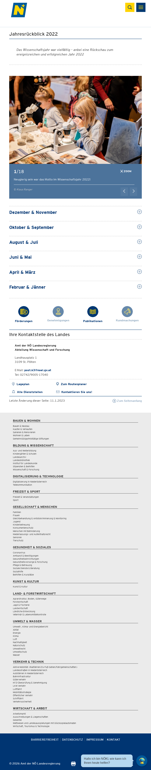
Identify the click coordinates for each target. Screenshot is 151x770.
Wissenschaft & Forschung (26, 469)
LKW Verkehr (19, 685)
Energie (16, 632)
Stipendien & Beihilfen (24, 466)
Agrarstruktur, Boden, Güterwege (29, 598)
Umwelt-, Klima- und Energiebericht (30, 626)
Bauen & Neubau (21, 426)
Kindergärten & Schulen (24, 453)
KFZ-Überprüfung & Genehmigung (30, 682)
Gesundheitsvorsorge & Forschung (30, 562)
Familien (17, 512)
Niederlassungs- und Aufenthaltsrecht (31, 534)
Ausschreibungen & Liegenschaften (30, 716)
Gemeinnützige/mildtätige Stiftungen (31, 438)
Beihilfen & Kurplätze (23, 574)
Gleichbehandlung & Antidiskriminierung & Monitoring (39, 518)
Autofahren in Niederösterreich (28, 673)
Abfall (16, 629)
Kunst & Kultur (20, 586)
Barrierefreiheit (45, 739)
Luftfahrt (17, 689)
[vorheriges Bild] (124, 191)
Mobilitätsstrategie (22, 692)
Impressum (94, 739)
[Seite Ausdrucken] (73, 765)
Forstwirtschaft (20, 601)
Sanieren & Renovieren (24, 432)
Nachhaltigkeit (20, 642)
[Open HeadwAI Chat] (141, 760)
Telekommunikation (22, 484)
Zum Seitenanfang (129, 401)
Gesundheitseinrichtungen (26, 558)
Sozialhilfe (18, 571)
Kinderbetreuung (21, 524)
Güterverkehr (19, 679)
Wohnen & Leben (21, 435)
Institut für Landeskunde (25, 463)
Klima (15, 636)
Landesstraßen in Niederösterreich (30, 670)
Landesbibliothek (21, 460)
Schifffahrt (18, 698)
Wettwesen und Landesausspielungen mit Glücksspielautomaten (44, 723)
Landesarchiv (19, 457)
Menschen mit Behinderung (26, 531)
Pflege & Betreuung (22, 565)
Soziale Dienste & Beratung (26, 568)
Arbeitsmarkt (19, 713)
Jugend (16, 521)
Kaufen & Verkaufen (22, 429)
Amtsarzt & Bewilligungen (25, 555)
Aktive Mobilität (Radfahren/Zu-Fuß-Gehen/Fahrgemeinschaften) (45, 667)
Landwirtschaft (20, 608)
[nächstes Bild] (133, 191)
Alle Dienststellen (30, 392)
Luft (15, 639)
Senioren (17, 537)
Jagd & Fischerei (21, 605)
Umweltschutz (20, 651)
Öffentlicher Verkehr (23, 695)
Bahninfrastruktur (22, 676)
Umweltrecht (19, 648)
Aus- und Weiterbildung (24, 450)
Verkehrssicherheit (22, 701)
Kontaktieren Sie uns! (76, 392)
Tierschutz (18, 540)
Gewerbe (17, 720)
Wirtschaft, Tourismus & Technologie (31, 726)
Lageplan (23, 384)
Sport (15, 500)
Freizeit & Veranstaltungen (26, 497)
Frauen (16, 515)
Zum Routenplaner (74, 384)
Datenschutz (72, 739)
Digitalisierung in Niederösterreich (30, 481)
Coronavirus (19, 552)
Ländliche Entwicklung (24, 611)
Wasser (16, 655)
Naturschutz (19, 645)
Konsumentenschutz (23, 527)
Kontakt (113, 739)
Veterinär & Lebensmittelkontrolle (29, 614)
